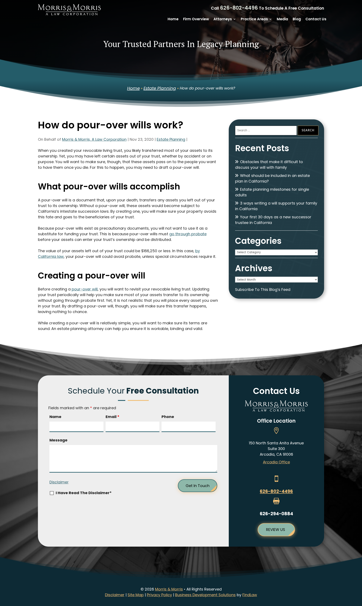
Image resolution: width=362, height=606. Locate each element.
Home (173, 20)
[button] (358, 575)
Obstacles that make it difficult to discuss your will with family (269, 164)
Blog (297, 20)
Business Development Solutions (205, 594)
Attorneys (222, 20)
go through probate (188, 234)
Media (282, 20)
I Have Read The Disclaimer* (84, 492)
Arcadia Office (276, 462)
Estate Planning (171, 139)
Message (58, 440)
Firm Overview (196, 20)
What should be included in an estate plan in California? (272, 178)
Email (112, 416)
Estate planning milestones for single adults (272, 192)
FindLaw (249, 594)
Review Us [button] (275, 529)
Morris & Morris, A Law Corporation (94, 139)
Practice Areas (254, 20)
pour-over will (85, 289)
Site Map (136, 594)
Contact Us (315, 20)
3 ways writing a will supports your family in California (276, 206)
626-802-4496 (239, 7)
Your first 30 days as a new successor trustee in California (273, 219)
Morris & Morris (169, 589)
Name (55, 416)
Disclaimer (59, 482)
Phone (168, 416)
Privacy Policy (159, 594)
